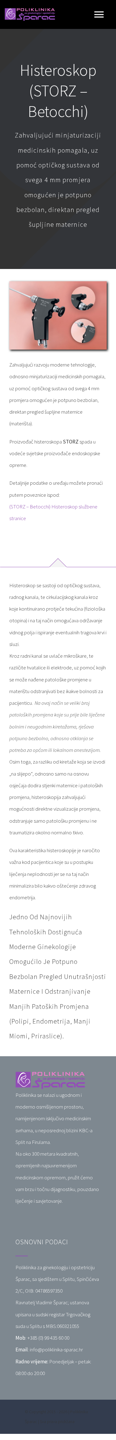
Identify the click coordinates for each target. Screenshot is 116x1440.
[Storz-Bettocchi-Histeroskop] (58, 283)
